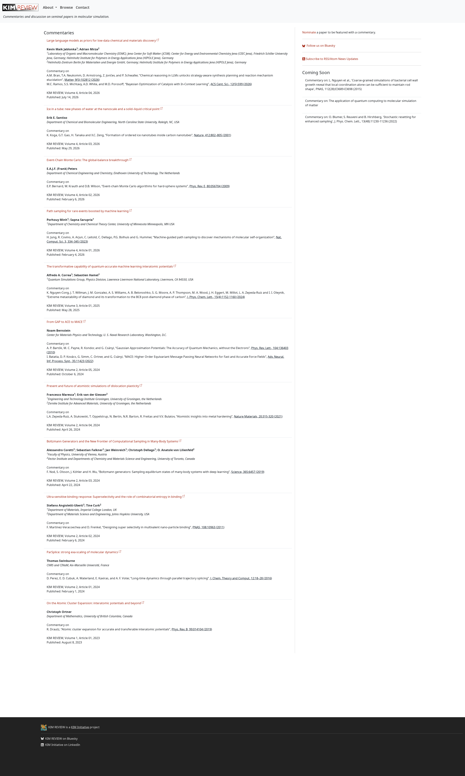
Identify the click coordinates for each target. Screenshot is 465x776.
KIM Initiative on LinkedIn (62, 745)
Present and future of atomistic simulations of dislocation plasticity (93, 386)
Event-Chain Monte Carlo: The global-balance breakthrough (88, 160)
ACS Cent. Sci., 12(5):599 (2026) (231, 84)
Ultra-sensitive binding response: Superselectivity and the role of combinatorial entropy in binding (114, 497)
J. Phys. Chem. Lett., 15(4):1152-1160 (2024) (216, 297)
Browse (66, 7)
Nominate (309, 32)
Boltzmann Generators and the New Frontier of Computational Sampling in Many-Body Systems (113, 441)
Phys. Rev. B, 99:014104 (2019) (192, 629)
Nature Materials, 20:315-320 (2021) (258, 416)
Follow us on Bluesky (320, 46)
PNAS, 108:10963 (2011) (208, 527)
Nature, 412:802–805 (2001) (212, 135)
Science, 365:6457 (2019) (247, 472)
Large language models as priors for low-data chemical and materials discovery (102, 40)
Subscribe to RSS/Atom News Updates (331, 59)
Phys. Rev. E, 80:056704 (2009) (209, 186)
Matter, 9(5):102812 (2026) (82, 80)
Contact (82, 7)
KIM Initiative (80, 727)
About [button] (48, 7)
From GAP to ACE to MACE (65, 322)
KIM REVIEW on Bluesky (61, 739)
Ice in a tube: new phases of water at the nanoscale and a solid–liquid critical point (103, 109)
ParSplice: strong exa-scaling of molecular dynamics (83, 552)
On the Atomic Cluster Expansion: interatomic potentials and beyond (94, 603)
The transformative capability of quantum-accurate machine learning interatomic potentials (110, 266)
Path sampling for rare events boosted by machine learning (88, 211)
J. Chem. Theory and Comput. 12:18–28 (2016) (241, 578)
